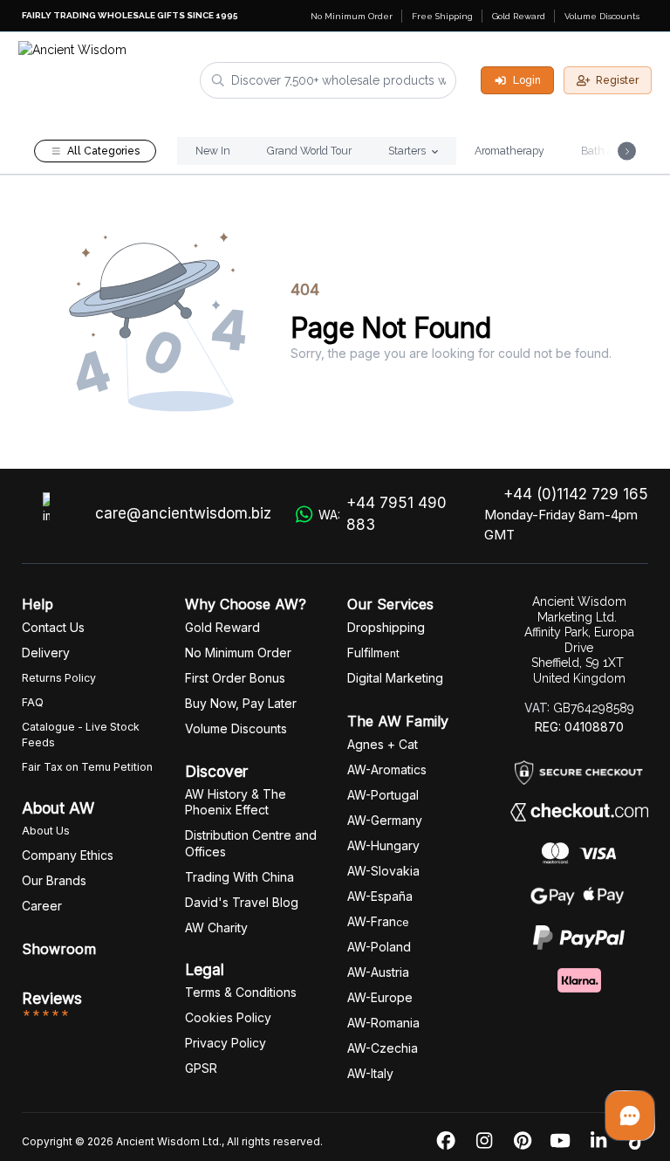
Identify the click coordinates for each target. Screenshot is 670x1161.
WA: (382, 514)
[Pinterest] (522, 1141)
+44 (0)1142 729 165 (575, 494)
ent (373, 653)
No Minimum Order (352, 16)
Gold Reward (518, 16)
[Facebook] (445, 1141)
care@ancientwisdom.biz (183, 513)
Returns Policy (59, 677)
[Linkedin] (598, 1141)
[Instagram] (484, 1141)
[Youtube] (560, 1141)
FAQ (33, 702)
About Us (46, 830)
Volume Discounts (601, 16)
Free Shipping (442, 16)
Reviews (52, 998)
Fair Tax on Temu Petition (87, 766)
